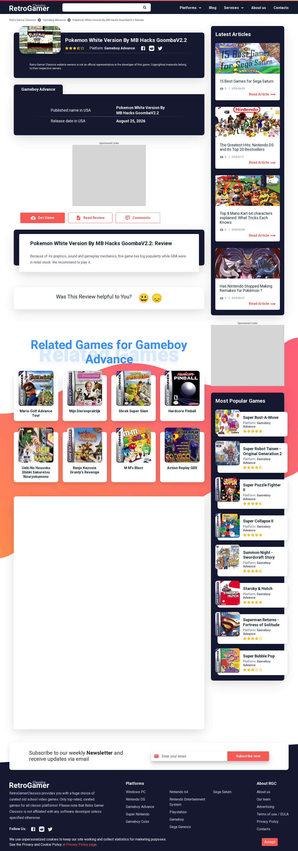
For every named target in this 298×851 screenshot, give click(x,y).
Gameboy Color (137, 822)
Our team (264, 799)
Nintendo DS (135, 799)
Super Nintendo (137, 814)
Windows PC (136, 792)
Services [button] (231, 8)
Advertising (265, 807)
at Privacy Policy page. (80, 844)
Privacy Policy (268, 822)
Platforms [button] (188, 8)
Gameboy (177, 819)
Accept (269, 842)
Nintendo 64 (179, 792)
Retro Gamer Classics (22, 20)
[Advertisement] (109, 175)
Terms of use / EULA (273, 814)
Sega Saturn (222, 792)
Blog (212, 8)
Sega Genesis (180, 827)
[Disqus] (109, 555)
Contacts (281, 8)
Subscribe (248, 756)
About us (258, 8)
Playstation (178, 812)
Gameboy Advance (54, 20)
